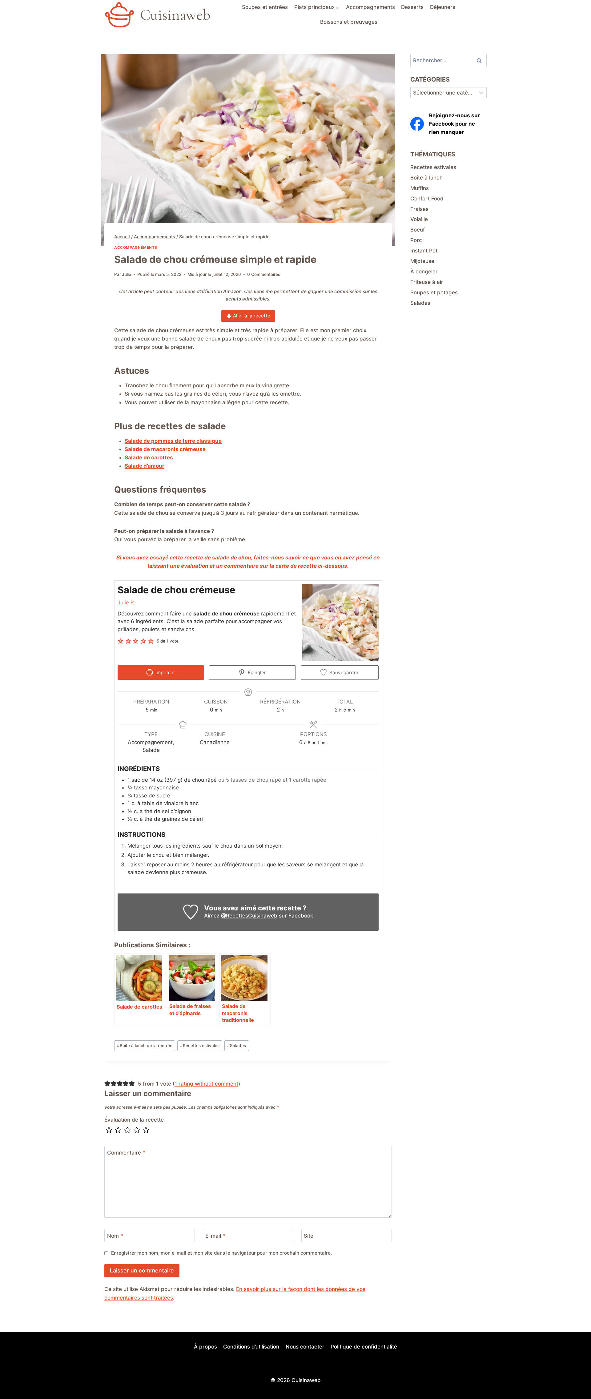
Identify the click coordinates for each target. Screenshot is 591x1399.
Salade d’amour (144, 466)
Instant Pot (423, 251)
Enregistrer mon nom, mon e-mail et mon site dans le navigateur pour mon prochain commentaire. (221, 1253)
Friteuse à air (426, 282)
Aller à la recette (251, 316)
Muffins (419, 188)
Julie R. (126, 602)
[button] (121, 641)
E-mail (215, 1236)
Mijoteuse (422, 261)
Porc (416, 240)
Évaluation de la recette (134, 1120)
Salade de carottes (149, 457)
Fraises (419, 209)
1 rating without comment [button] (206, 1084)
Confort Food (427, 199)
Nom (115, 1236)
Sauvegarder (343, 672)
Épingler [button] (256, 672)
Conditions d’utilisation (251, 1347)
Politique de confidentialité (364, 1347)
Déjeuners (442, 7)
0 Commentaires (263, 274)
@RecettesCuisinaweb (249, 916)
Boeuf (417, 230)
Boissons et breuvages (348, 22)
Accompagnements (370, 7)
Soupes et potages (434, 292)
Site (308, 1236)
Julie (126, 274)
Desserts (412, 7)
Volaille (419, 219)
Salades (236, 1045)
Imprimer (164, 672)
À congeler (424, 271)
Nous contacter (305, 1347)
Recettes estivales (199, 1045)
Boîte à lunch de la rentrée (144, 1045)
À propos (205, 1347)
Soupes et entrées (265, 7)
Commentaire (126, 1153)
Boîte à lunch (426, 178)
